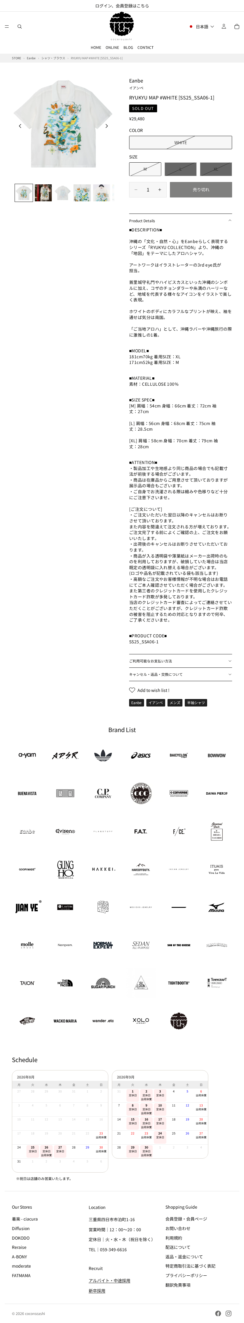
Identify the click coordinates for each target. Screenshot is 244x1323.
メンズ (175, 702)
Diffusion (21, 1228)
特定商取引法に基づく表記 (190, 1266)
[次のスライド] (108, 126)
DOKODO (20, 1238)
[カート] (236, 26)
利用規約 (173, 1238)
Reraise (19, 1247)
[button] (201, 26)
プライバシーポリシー (186, 1275)
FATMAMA (21, 1275)
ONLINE (112, 47)
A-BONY (19, 1257)
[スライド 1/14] (23, 192)
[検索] (19, 26)
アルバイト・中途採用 (109, 1281)
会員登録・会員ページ (186, 1219)
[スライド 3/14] (62, 192)
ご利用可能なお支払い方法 (150, 660)
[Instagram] (228, 1313)
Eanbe (136, 83)
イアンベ (155, 702)
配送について (177, 1247)
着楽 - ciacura (25, 1219)
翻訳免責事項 (177, 1285)
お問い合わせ (177, 1228)
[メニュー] (7, 26)
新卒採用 (97, 1291)
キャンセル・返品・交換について (156, 674)
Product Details (142, 220)
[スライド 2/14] (43, 192)
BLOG (128, 47)
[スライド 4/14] (81, 192)
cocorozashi (35, 1313)
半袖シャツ (196, 702)
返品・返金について (184, 1257)
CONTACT (145, 47)
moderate (21, 1266)
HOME (96, 47)
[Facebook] (218, 1313)
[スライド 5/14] (101, 192)
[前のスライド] (18, 126)
